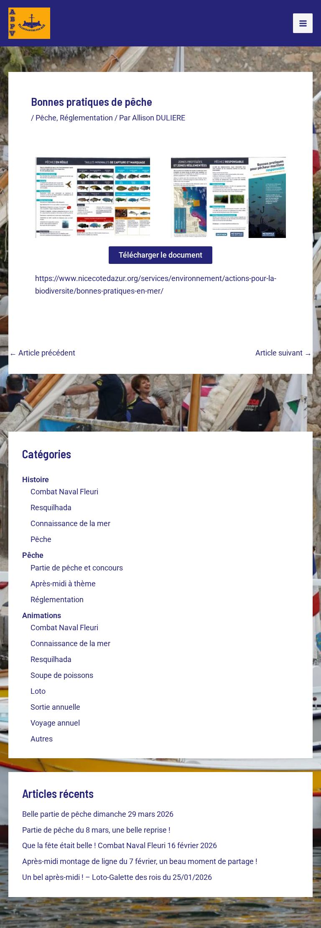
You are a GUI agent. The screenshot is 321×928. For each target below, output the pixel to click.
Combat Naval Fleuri (64, 491)
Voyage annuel (55, 722)
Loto (38, 691)
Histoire (35, 479)
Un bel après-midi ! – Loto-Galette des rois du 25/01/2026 (117, 877)
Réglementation (57, 599)
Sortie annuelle (55, 707)
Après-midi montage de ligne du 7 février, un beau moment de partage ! (139, 861)
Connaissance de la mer (70, 523)
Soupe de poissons (62, 675)
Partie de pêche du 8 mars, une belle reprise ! (96, 830)
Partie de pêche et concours (77, 567)
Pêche (41, 539)
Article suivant (283, 353)
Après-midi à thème (63, 583)
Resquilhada (51, 507)
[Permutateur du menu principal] (303, 23)
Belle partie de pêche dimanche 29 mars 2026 (97, 814)
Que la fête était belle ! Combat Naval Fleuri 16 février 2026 (119, 845)
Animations (41, 615)
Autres (42, 738)
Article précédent (42, 353)
